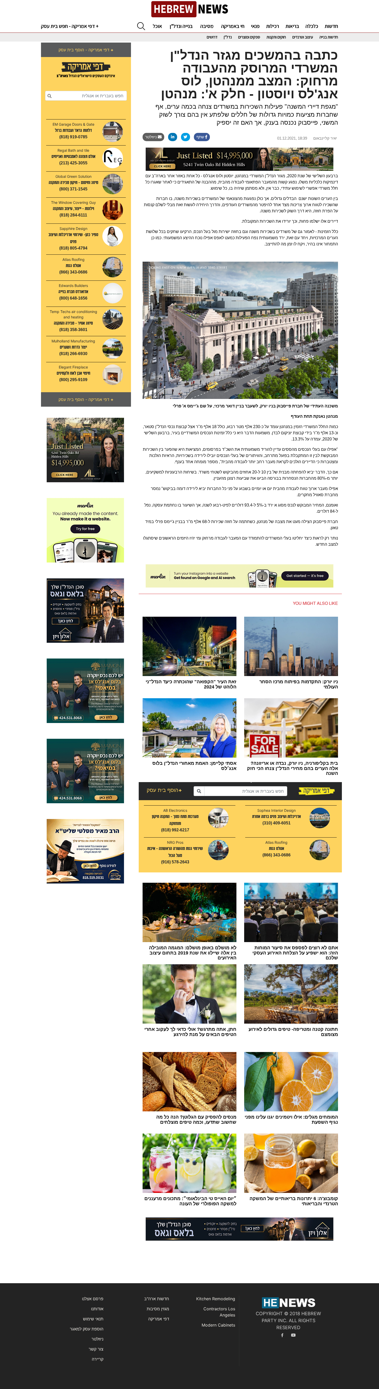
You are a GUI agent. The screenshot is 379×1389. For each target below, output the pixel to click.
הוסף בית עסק (164, 790)
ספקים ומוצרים (249, 37)
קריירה (97, 1359)
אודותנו (97, 1308)
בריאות (292, 26)
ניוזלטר (151, 137)
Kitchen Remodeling (215, 1298)
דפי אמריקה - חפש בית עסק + (69, 26)
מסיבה (206, 26)
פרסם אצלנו (92, 1298)
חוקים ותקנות (276, 37)
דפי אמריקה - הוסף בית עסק (86, 49)
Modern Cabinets (218, 1325)
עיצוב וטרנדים (302, 37)
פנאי (255, 26)
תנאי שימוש (93, 1318)
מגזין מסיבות (158, 1308)
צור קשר (96, 1349)
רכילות (272, 26)
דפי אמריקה (158, 1318)
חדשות (331, 26)
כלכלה (312, 26)
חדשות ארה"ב (156, 1298)
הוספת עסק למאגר (86, 1328)
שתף (200, 137)
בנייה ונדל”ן (181, 26)
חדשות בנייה (328, 37)
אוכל (157, 26)
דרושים (212, 37)
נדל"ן (228, 37)
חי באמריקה (232, 26)
